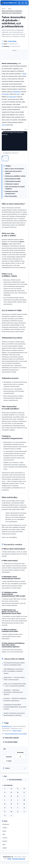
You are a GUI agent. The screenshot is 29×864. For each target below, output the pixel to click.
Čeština (4, 827)
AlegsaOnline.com (7, 726)
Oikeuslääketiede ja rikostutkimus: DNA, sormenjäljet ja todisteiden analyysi (14, 671)
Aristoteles (5, 94)
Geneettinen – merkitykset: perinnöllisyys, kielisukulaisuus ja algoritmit (13, 692)
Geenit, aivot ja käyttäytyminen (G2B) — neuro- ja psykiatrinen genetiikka (15, 685)
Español (4, 841)
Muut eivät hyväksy (11, 196)
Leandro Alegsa (12, 41)
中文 (3, 834)
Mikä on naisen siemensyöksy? (14, 168)
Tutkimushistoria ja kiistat (13, 181)
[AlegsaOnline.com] (8, 3)
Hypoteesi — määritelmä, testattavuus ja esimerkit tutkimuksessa (15, 699)
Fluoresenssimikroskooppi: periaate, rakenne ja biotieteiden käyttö (14, 664)
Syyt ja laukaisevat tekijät (12, 178)
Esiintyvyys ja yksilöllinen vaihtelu (15, 176)
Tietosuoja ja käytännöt (18, 859)
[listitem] (5, 158)
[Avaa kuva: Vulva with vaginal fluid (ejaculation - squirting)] (14, 141)
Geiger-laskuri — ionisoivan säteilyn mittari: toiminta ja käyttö (14, 678)
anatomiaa (12, 97)
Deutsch (4, 838)
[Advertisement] (14, 55)
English (4, 848)
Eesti (3, 844)
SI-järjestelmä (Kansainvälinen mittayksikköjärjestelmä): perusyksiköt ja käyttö (15, 707)
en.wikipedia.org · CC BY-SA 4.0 (10, 152)
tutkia (4, 125)
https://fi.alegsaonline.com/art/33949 (16, 733)
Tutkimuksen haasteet (12, 184)
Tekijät (9, 859)
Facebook (9, 756)
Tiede (9, 8)
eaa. (18, 94)
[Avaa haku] (22, 2)
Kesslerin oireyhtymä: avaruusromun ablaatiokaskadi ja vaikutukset (14, 714)
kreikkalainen (16, 92)
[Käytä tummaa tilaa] (26, 2)
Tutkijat (23, 74)
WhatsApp (20, 752)
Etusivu (4, 8)
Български (5, 824)
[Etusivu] (19, 2)
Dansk (4, 831)
